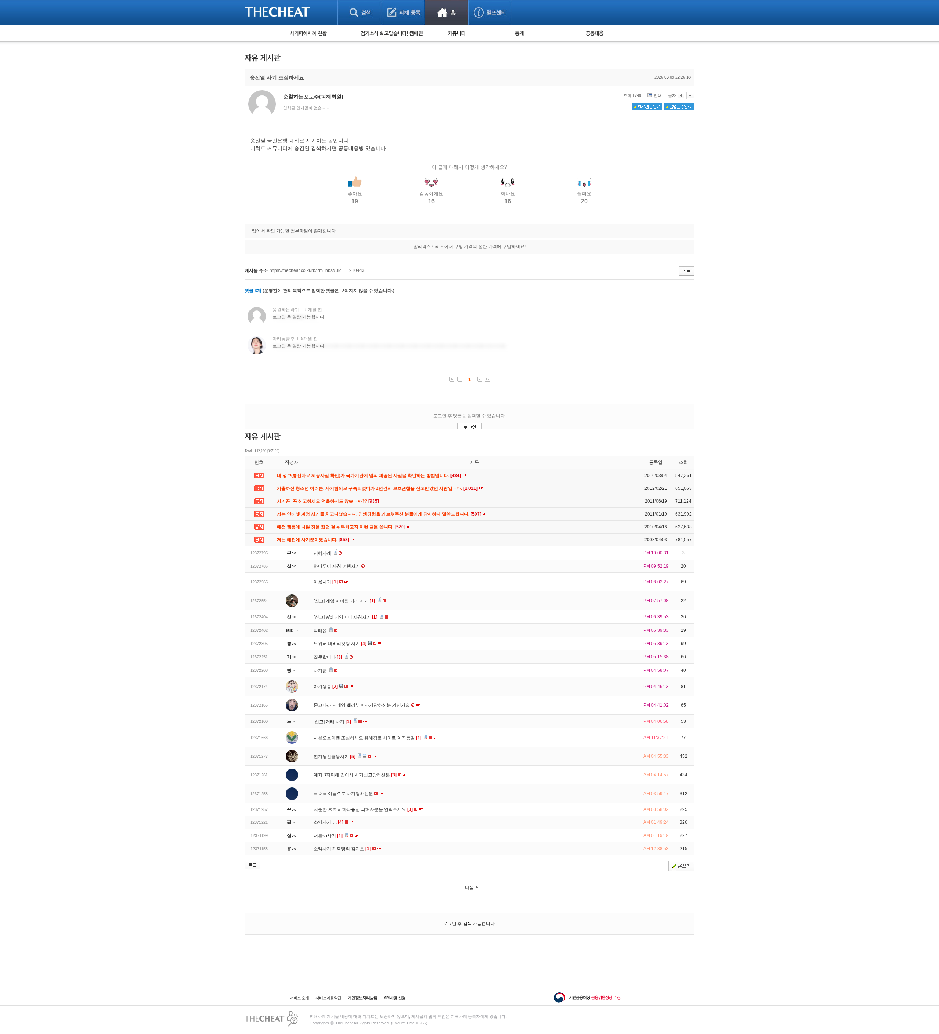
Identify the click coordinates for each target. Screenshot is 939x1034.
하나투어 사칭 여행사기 (337, 566)
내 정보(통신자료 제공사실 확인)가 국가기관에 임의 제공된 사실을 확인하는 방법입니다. (369, 475)
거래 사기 (338, 721)
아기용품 (326, 686)
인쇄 (658, 95)
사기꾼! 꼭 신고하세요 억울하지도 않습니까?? (328, 501)
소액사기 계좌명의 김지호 (342, 848)
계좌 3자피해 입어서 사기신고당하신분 (355, 775)
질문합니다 (328, 657)
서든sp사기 (328, 835)
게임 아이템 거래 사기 (350, 601)
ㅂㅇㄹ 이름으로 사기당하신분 (344, 793)
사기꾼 (321, 670)
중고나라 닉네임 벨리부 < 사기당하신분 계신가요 (362, 705)
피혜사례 (323, 553)
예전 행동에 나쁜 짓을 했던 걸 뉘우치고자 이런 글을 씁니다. (341, 526)
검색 (359, 12)
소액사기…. (328, 822)
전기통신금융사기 (334, 756)
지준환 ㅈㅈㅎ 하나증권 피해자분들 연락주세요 (363, 809)
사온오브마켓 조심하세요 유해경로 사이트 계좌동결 (367, 737)
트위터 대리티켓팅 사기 (340, 643)
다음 (469, 887)
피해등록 (403, 12)
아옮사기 (326, 582)
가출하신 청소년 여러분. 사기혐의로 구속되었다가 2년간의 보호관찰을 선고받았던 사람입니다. (378, 488)
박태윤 (321, 630)
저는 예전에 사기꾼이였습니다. (313, 539)
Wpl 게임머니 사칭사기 (351, 617)
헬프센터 (490, 12)
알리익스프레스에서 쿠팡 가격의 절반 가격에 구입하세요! (469, 246)
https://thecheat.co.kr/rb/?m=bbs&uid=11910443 (317, 270)
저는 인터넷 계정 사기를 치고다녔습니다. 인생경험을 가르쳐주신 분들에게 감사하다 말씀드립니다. (379, 514)
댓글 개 (253, 290)
